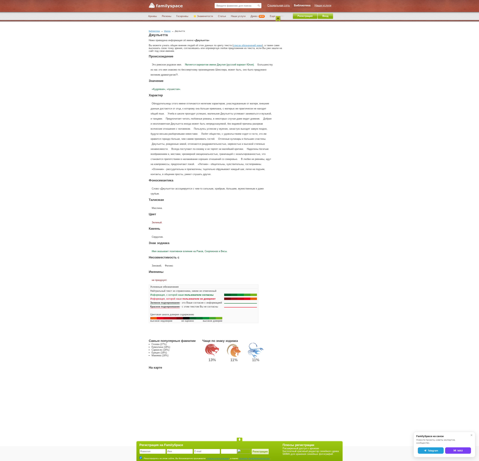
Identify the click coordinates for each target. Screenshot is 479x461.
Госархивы (182, 16)
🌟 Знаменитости (203, 16)
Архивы (152, 16)
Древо (257, 16)
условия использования (217, 458)
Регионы (166, 16)
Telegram (433, 450)
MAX (460, 450)
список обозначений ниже (247, 45)
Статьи (222, 16)
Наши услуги (238, 16)
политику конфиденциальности (254, 458)
